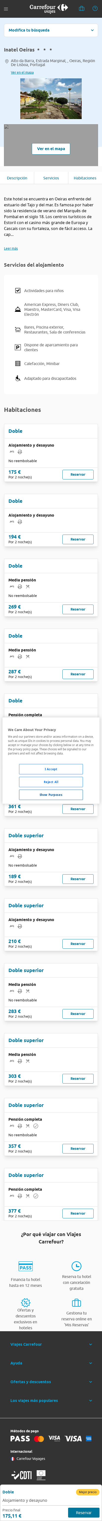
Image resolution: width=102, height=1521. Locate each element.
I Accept (51, 769)
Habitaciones (85, 178)
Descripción (17, 178)
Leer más (11, 248)
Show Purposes (51, 795)
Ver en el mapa (22, 72)
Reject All (51, 782)
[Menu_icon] (6, 9)
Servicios (51, 178)
